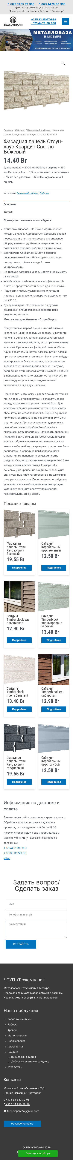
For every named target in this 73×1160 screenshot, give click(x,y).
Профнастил (15, 1046)
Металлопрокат (17, 1035)
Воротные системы (19, 1019)
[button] (63, 63)
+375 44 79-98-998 (52, 4)
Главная (8, 130)
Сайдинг (20, 130)
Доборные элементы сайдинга (30, 1061)
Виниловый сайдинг (39, 130)
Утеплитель (14, 1066)
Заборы (12, 1024)
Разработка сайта (22, 1123)
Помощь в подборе (38, 1153)
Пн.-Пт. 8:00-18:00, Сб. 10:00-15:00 (38, 7)
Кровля (12, 1030)
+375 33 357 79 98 (17, 1099)
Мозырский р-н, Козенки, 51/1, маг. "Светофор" (37, 11)
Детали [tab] (8, 211)
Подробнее (19, 567)
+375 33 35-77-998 (21, 4)
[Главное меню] (65, 21)
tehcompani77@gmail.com (22, 1111)
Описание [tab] (10, 204)
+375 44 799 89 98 (17, 1104)
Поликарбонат (16, 1040)
